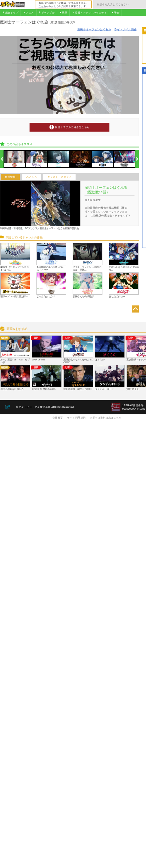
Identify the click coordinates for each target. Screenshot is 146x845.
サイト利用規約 (76, 417)
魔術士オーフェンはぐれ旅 (94, 29)
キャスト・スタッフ (59, 177)
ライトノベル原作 (125, 29)
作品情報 (10, 177)
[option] (15, 159)
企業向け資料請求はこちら (106, 417)
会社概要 (57, 417)
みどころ (31, 177)
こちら (42, 6)
